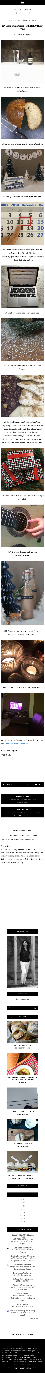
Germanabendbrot (22, 1265)
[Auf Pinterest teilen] (33, 784)
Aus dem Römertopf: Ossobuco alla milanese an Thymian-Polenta (22, 1080)
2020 (23, 1203)
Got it (28, 1368)
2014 (23, 1219)
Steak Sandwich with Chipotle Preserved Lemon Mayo (23, 1298)
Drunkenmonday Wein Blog (22, 1311)
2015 (23, 1216)
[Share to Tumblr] (30, 784)
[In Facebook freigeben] (24, 784)
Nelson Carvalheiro (23, 1279)
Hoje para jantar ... (22, 1273)
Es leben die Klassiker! (22, 1307)
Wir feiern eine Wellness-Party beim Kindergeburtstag (22, 1176)
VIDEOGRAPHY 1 (22, 1281)
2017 (23, 1209)
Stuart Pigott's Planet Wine (23, 1236)
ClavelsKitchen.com (23, 1285)
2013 (23, 1222)
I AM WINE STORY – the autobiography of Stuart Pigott (22, 1241)
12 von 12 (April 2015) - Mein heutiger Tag (22, 1113)
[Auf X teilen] (27, 784)
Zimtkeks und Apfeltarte (23, 1256)
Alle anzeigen (33, 1318)
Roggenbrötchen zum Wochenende (22, 1145)
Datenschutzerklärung (12, 863)
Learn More (19, 1368)
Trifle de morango (22, 1275)
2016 (23, 1212)
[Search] (35, 1008)
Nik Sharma (22, 1294)
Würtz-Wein (22, 1305)
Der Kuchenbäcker (22, 1248)
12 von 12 (8, 784)
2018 (23, 1206)
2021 (23, 1200)
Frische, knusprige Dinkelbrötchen (22, 1046)
